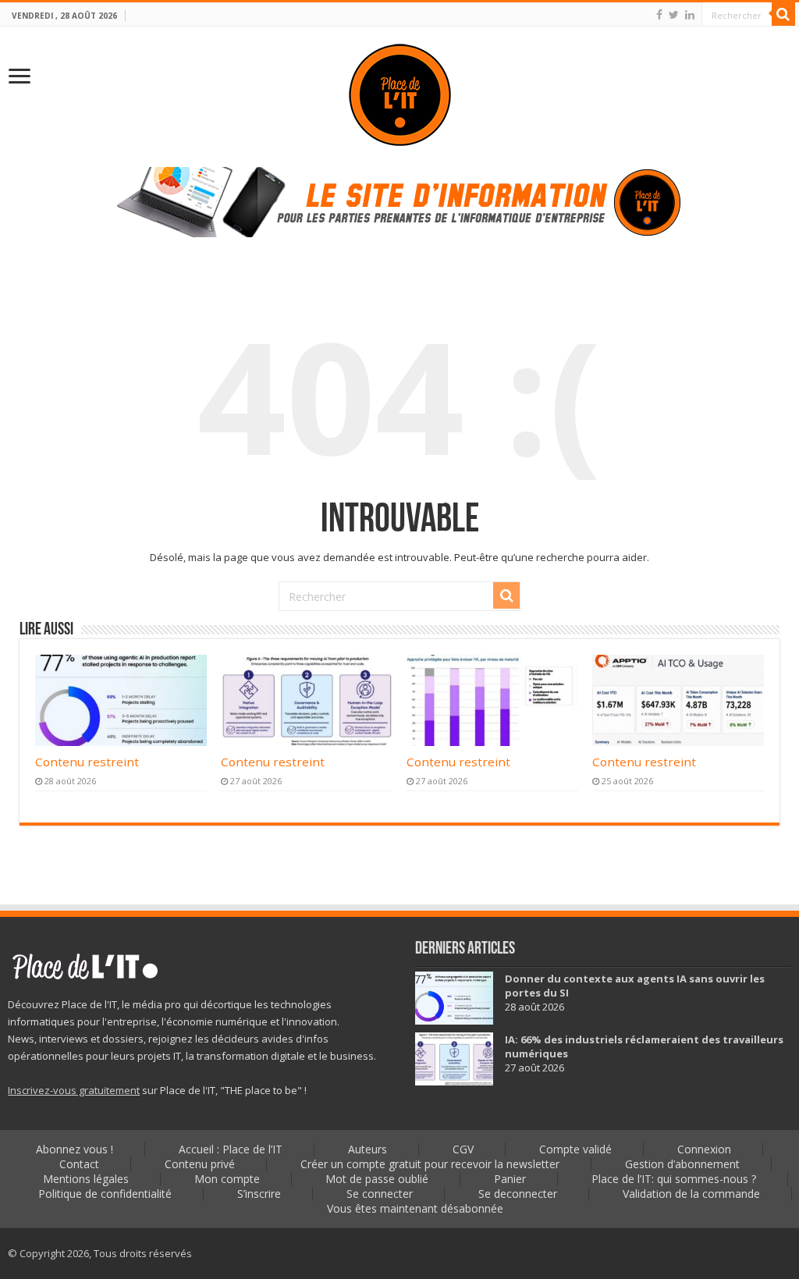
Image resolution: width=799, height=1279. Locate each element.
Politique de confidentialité (105, 1193)
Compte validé (575, 1149)
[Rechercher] (783, 14)
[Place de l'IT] (400, 93)
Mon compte (227, 1178)
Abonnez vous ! (74, 1149)
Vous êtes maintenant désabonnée (415, 1208)
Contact (79, 1163)
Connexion (704, 1149)
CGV (463, 1149)
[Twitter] (673, 14)
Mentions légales (86, 1178)
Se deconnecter (517, 1193)
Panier (510, 1178)
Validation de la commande (691, 1193)
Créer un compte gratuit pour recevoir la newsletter (429, 1163)
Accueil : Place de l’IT (230, 1149)
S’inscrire (259, 1193)
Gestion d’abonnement (682, 1163)
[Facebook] (659, 14)
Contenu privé (200, 1163)
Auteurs (367, 1149)
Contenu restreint (87, 761)
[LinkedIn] (690, 14)
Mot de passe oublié (376, 1178)
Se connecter (379, 1193)
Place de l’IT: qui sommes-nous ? (673, 1178)
